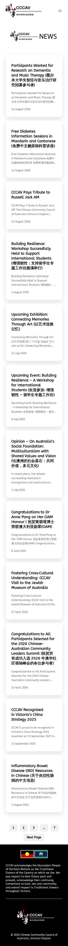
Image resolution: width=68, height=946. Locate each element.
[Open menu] (60, 11)
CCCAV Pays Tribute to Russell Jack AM (30, 194)
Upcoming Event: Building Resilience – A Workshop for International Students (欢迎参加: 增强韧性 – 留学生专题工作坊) (33, 385)
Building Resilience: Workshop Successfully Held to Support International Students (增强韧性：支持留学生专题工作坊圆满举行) (32, 256)
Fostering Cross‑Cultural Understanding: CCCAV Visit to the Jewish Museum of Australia (32, 580)
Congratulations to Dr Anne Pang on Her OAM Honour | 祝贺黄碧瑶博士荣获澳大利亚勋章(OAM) (32, 519)
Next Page (34, 837)
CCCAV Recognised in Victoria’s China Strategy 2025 (27, 715)
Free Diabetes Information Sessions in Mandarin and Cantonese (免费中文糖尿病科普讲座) (33, 138)
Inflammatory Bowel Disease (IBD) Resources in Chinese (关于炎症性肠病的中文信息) (32, 773)
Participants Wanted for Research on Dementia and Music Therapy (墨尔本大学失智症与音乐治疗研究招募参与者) (33, 75)
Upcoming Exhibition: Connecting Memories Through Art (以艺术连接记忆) (32, 321)
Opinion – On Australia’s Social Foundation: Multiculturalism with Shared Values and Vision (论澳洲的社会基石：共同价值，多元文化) (33, 453)
